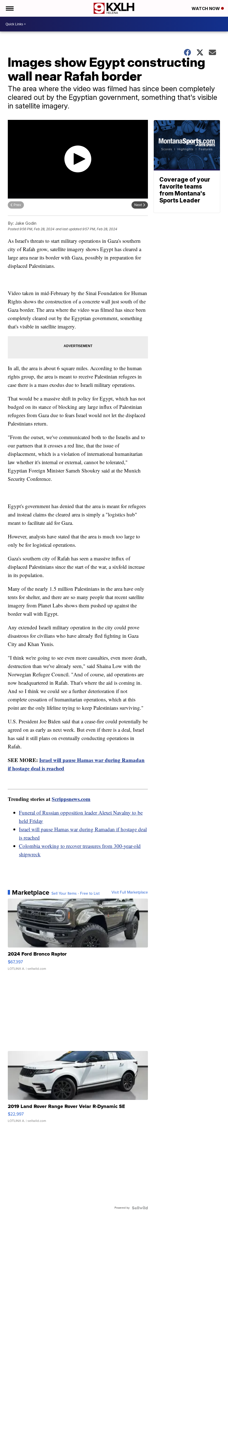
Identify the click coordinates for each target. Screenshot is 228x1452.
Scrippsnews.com (71, 799)
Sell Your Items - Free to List (75, 894)
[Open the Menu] (9, 8)
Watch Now (206, 8)
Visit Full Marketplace (129, 892)
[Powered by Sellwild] (140, 1208)
